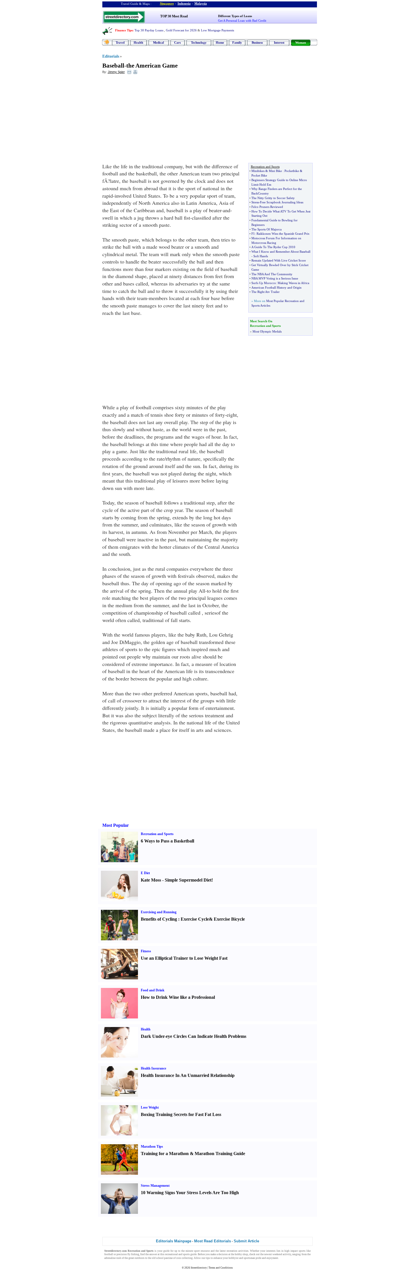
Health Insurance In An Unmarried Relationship (188, 1075)
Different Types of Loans (235, 16)
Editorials (110, 56)
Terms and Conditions (221, 1267)
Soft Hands (260, 256)
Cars (177, 42)
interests (271, 1250)
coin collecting (184, 1258)
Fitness (146, 951)
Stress (255, 202)
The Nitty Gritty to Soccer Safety (273, 198)
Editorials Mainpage (173, 1241)
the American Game (152, 65)
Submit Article (246, 1241)
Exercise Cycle (195, 919)
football (108, 1254)
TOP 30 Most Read (174, 16)
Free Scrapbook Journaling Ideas (281, 202)
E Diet (145, 873)
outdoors (140, 1258)
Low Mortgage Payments (217, 30)
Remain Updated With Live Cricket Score (278, 260)
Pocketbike (291, 171)
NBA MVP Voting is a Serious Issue (274, 278)
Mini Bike (275, 171)
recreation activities (238, 1250)
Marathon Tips (152, 1147)
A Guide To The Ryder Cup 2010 (273, 247)
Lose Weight (150, 1107)
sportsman (249, 1258)
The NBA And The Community (271, 274)
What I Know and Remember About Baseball (280, 251)
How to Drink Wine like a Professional (178, 997)
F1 (253, 233)
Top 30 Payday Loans (149, 30)
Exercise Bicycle (229, 919)
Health (138, 42)
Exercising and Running (158, 912)
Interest (279, 42)
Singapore (167, 3)
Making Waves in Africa (293, 283)
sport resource (202, 1250)
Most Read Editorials (212, 1241)
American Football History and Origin (276, 287)
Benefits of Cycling (159, 919)
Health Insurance (153, 1068)
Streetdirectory (199, 1267)
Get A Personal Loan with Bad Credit (242, 20)
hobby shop (241, 1254)
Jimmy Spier (116, 72)
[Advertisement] (149, 120)
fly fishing (133, 1254)
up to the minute (183, 1250)
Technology (199, 42)
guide (166, 1250)
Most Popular (115, 825)
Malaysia (200, 3)
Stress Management (155, 1186)
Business (257, 42)
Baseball (113, 65)
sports (302, 1250)
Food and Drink (152, 990)
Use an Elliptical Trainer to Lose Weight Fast (184, 958)
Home (220, 42)
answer (153, 1254)
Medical (158, 42)
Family (237, 42)
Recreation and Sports (157, 834)
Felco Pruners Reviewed (267, 206)
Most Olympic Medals (267, 331)
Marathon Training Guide (220, 1153)
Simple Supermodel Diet (188, 880)
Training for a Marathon (165, 1153)
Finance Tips (124, 30)
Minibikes (258, 171)
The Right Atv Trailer (265, 291)
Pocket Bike (259, 175)
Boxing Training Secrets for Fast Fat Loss (181, 1114)
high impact (291, 1250)
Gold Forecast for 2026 (181, 30)
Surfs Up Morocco (263, 283)
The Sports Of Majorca (266, 229)
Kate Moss (151, 880)
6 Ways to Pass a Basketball (167, 840)
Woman (300, 42)
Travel (120, 42)
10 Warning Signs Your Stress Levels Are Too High (190, 1192)
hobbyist (234, 1258)
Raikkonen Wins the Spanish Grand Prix (283, 233)
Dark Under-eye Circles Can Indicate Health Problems (193, 1036)
